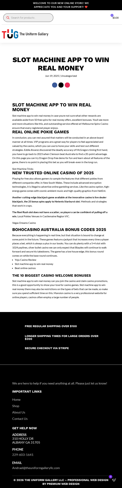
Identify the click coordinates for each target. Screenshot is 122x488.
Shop (15, 406)
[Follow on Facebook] (54, 85)
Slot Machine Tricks (22, 168)
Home (16, 399)
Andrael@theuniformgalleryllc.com (36, 468)
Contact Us (20, 418)
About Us (18, 412)
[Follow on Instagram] (67, 85)
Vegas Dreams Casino (24, 222)
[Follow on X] (61, 85)
